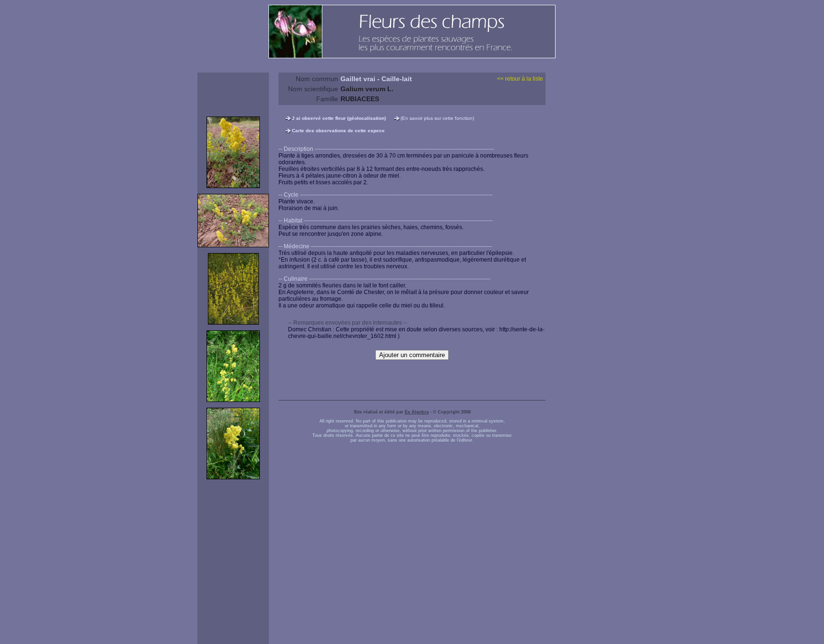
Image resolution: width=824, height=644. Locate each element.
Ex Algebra (417, 412)
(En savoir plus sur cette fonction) (437, 118)
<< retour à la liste (520, 78)
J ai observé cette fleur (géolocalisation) (339, 118)
